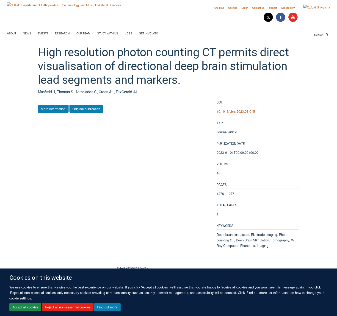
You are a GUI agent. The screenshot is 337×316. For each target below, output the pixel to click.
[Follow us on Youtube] (293, 17)
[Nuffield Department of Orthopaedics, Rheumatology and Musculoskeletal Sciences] (64, 3)
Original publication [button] (86, 108)
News (27, 33)
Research (62, 33)
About (11, 33)
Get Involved (148, 33)
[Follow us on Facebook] (281, 17)
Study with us (107, 33)
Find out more (107, 307)
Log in (244, 7)
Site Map (219, 7)
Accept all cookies (25, 307)
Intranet (272, 7)
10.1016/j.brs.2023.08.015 (236, 111)
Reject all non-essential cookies (68, 307)
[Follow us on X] (269, 17)
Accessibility (288, 7)
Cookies (232, 7)
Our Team (83, 33)
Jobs (128, 33)
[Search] (327, 34)
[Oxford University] (313, 7)
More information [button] (53, 108)
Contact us (258, 7)
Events (43, 33)
